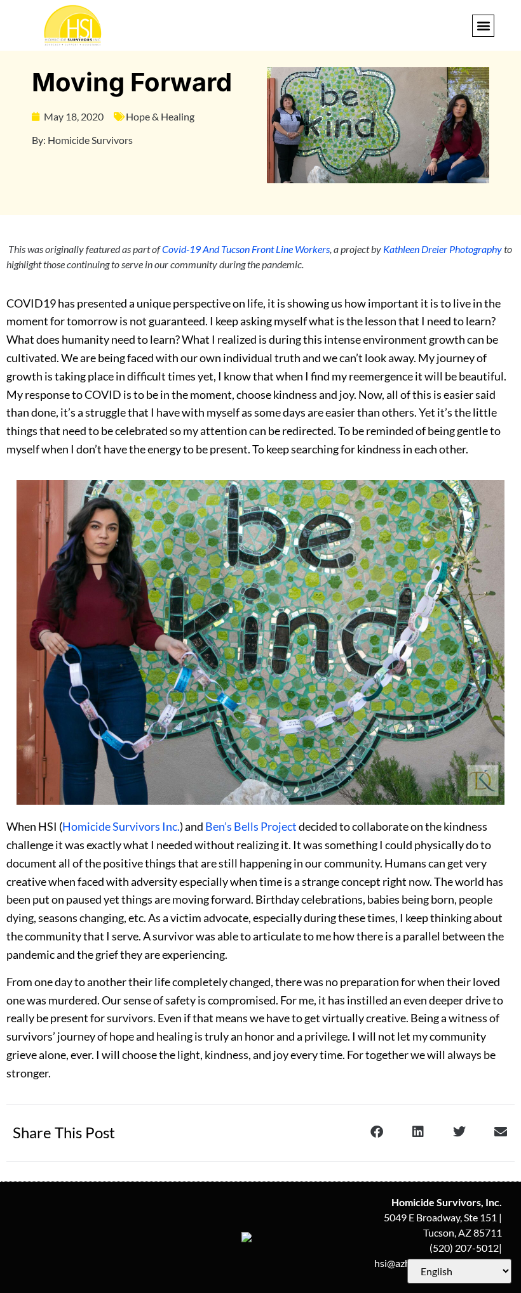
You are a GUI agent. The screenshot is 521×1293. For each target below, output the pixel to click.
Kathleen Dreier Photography (442, 249)
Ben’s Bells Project (251, 826)
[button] (483, 26)
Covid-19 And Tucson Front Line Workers (245, 249)
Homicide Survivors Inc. (121, 826)
